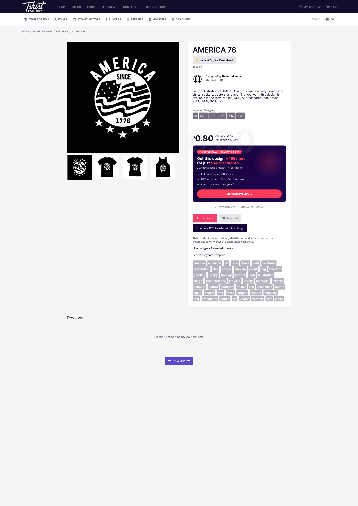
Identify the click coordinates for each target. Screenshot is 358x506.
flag (263, 269)
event (253, 269)
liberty (248, 281)
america (199, 263)
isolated (235, 281)
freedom (275, 269)
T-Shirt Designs (42, 31)
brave (245, 263)
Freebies (136, 19)
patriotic (227, 287)
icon (252, 275)
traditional (209, 299)
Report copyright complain (209, 255)
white (279, 299)
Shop (61, 7)
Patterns (62, 31)
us (234, 299)
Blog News (109, 7)
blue (235, 263)
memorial (262, 281)
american (214, 263)
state (230, 293)
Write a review (179, 361)
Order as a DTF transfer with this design (220, 228)
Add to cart (205, 218)
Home (25, 31)
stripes (242, 293)
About (91, 7)
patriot (213, 287)
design (226, 269)
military (278, 281)
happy (213, 275)
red (251, 287)
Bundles (114, 19)
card (256, 263)
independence (215, 281)
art (226, 263)
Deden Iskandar (232, 76)
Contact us (131, 7)
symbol (256, 293)
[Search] (333, 19)
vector (244, 299)
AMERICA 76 (79, 31)
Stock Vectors (88, 19)
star (220, 293)
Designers (183, 19)
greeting (199, 275)
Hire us (76, 7)
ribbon (279, 287)
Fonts (62, 19)
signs (197, 293)
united (225, 299)
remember (264, 287)
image (198, 281)
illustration (266, 275)
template (270, 293)
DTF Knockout (156, 7)
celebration (202, 269)
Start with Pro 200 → (239, 193)
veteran (257, 299)
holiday (226, 275)
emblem (240, 269)
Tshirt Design (38, 19)
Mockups (159, 19)
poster (241, 287)
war (269, 299)
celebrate (269, 263)
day (215, 269)
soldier (209, 293)
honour (240, 275)
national (199, 287)
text (196, 299)
